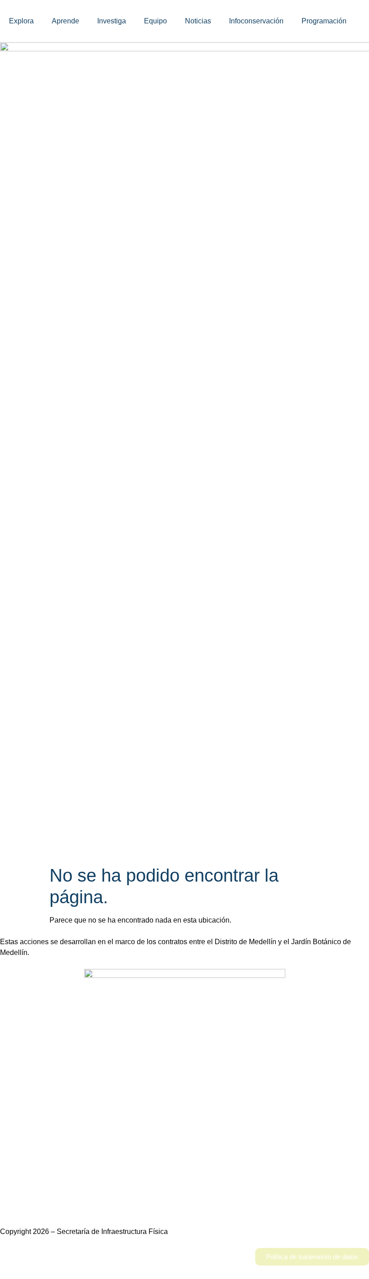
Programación (324, 21)
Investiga (111, 21)
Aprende (65, 21)
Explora (21, 21)
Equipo (155, 21)
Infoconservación (256, 21)
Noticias (198, 21)
